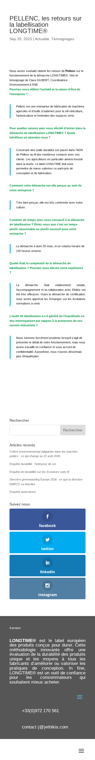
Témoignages (62, 39)
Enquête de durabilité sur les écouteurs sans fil (39, 471)
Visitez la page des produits (47, 384)
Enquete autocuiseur (23, 491)
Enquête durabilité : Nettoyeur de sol (33, 464)
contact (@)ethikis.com (45, 727)
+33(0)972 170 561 (40, 710)
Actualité (42, 39)
